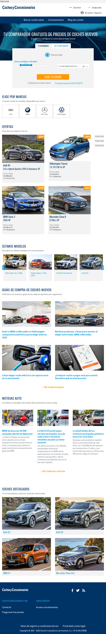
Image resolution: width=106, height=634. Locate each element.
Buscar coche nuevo (34, 19)
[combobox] (73, 66)
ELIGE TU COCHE (53, 77)
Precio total (56, 54)
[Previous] (3, 267)
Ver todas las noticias (54, 471)
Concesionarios (56, 19)
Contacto (6, 607)
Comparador (97, 7)
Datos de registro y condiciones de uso (40, 626)
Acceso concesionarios (47, 607)
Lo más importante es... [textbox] (68, 66)
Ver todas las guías (54, 387)
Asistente (77, 7)
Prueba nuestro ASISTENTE (69, 83)
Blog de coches (76, 19)
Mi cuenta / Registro (93, 12)
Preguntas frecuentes (13, 612)
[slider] (20, 65)
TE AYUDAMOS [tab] (43, 45)
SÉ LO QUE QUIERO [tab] (61, 45)
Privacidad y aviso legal (74, 626)
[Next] (102, 267)
